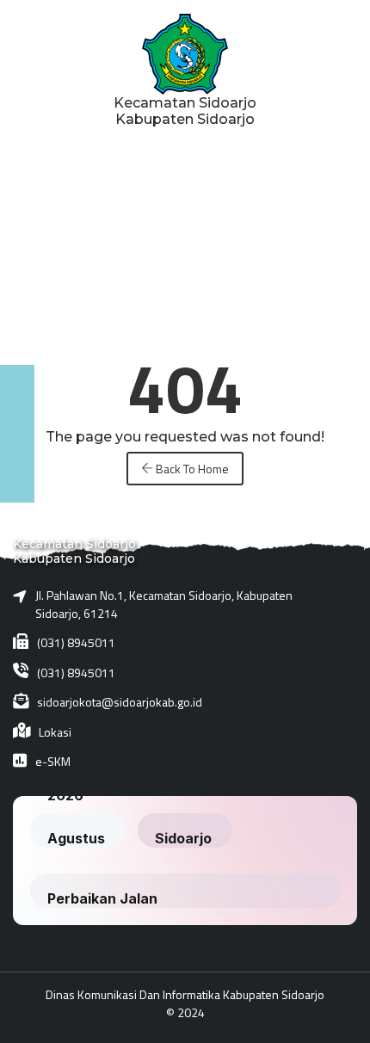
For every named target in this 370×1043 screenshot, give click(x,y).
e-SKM (53, 761)
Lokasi (55, 732)
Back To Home (191, 469)
